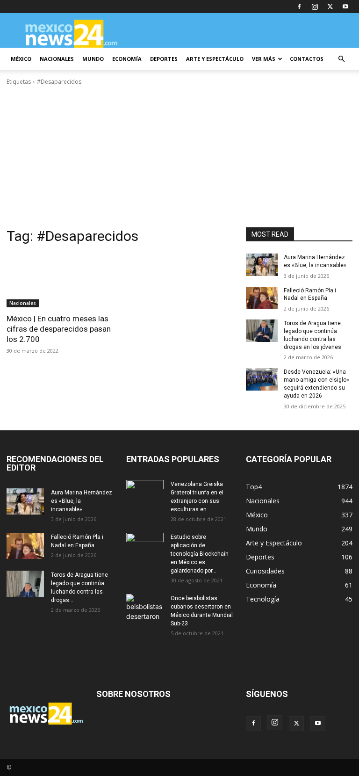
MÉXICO (21, 58)
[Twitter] (330, 6)
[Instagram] (315, 6)
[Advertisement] (179, 156)
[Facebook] (299, 6)
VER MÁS (263, 58)
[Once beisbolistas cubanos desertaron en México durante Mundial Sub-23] (145, 607)
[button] (341, 59)
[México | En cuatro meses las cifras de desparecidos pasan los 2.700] (60, 280)
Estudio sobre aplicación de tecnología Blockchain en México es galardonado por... (200, 554)
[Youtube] (345, 6)
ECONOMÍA (127, 58)
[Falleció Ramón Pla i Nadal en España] (262, 298)
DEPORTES (164, 58)
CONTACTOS (306, 58)
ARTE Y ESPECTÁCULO (215, 58)
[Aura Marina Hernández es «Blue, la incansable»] (262, 265)
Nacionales (22, 303)
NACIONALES (57, 58)
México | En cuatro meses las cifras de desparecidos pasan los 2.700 (59, 329)
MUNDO (93, 58)
